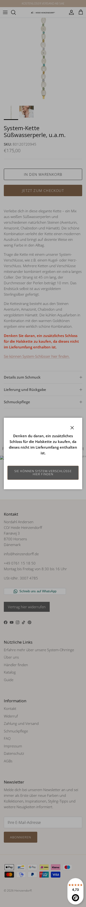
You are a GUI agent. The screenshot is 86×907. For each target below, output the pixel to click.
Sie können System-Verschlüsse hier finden (42, 472)
